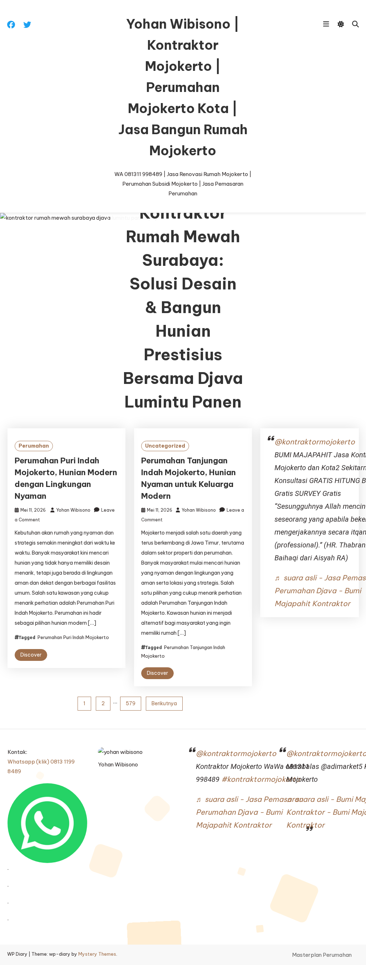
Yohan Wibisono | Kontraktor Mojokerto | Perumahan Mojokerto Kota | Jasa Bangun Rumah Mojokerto (183, 87)
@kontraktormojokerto (314, 441)
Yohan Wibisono (73, 510)
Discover (30, 655)
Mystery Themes (97, 954)
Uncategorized (165, 446)
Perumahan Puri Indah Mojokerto (73, 637)
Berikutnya (164, 703)
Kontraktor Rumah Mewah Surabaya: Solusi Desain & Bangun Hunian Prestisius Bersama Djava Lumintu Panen (183, 307)
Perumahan (34, 446)
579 (130, 703)
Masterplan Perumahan (322, 954)
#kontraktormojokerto (260, 779)
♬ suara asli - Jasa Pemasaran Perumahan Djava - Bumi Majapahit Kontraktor (249, 812)
